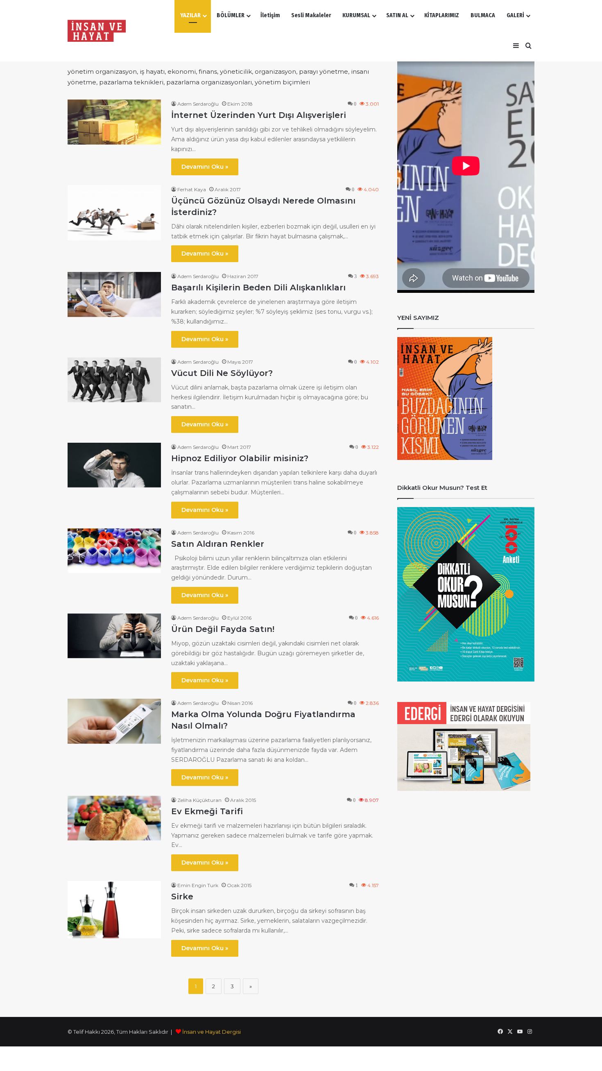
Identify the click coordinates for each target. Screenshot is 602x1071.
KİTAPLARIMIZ (441, 15)
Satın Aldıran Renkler (217, 544)
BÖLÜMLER (230, 15)
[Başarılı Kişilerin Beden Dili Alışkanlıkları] (114, 294)
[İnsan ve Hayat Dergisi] (98, 31)
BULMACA (483, 15)
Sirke (182, 896)
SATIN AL (397, 15)
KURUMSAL (356, 15)
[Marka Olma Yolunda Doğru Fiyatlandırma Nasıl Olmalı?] (114, 721)
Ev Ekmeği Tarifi (207, 811)
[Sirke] (114, 909)
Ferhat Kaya (191, 189)
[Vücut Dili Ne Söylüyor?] (114, 380)
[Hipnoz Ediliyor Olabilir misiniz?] (114, 465)
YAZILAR (190, 15)
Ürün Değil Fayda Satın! (222, 629)
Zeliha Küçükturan (199, 800)
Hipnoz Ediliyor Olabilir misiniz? (239, 458)
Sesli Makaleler (311, 15)
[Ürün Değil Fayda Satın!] (114, 636)
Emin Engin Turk (197, 885)
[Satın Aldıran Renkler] (114, 550)
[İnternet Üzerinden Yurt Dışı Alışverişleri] (114, 122)
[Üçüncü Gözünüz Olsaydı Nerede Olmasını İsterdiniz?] (114, 212)
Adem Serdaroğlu (198, 104)
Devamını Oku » (204, 166)
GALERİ (515, 15)
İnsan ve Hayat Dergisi (211, 1031)
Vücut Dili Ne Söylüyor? (222, 373)
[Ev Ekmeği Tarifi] (114, 818)
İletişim (270, 15)
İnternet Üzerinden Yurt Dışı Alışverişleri (258, 115)
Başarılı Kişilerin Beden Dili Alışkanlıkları (258, 287)
